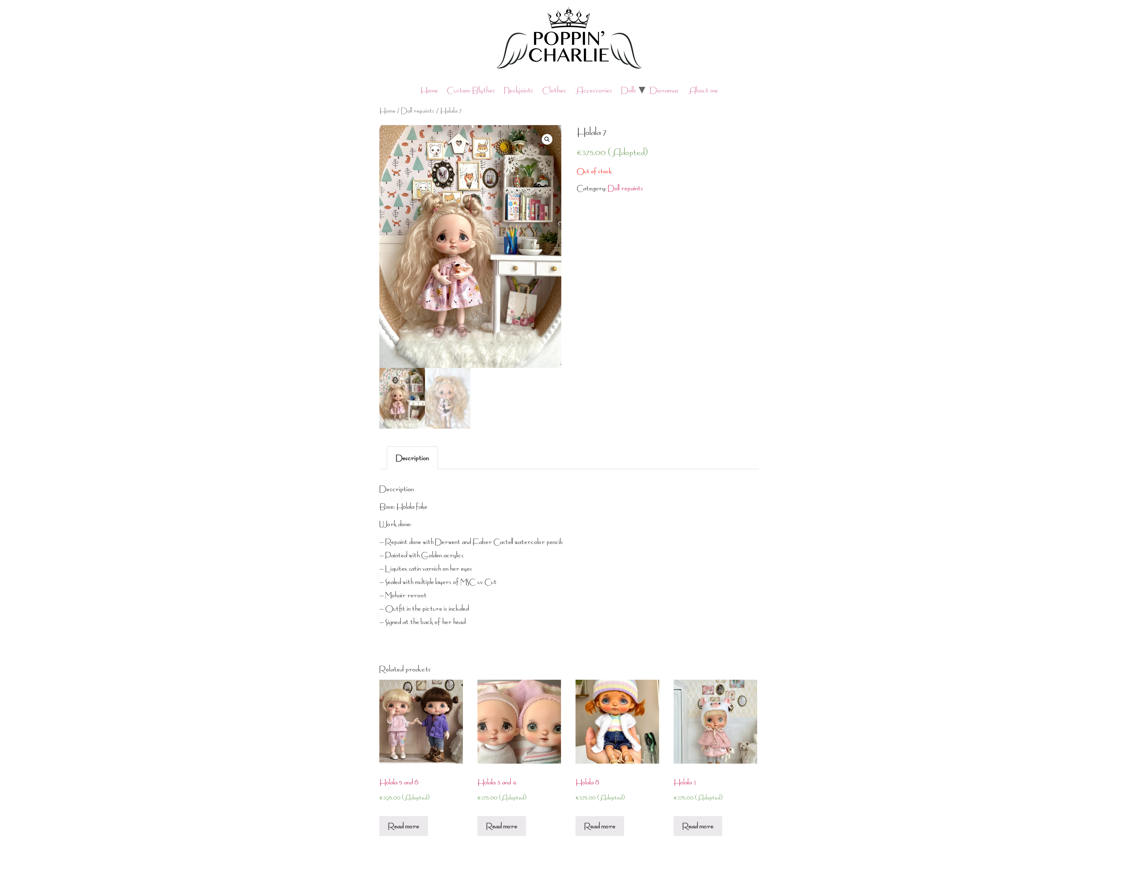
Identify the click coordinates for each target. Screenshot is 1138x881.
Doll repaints (417, 111)
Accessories (593, 90)
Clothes (554, 90)
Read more (403, 826)
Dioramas (664, 90)
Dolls (629, 90)
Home (429, 90)
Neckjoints (518, 90)
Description (412, 457)
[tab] (412, 457)
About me (703, 90)
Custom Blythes (471, 90)
